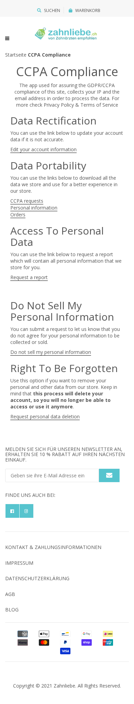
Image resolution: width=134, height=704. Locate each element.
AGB (10, 594)
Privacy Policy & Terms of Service (81, 105)
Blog (12, 609)
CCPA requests (26, 201)
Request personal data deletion (45, 416)
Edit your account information (43, 149)
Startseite (15, 54)
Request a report (29, 277)
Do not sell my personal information (50, 352)
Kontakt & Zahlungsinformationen (53, 547)
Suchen (52, 10)
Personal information (33, 207)
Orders (17, 214)
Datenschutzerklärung (37, 578)
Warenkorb (87, 10)
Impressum (19, 563)
